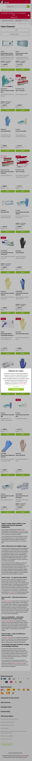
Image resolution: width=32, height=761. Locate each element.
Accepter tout (16, 389)
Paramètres (16, 386)
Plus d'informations (22, 383)
